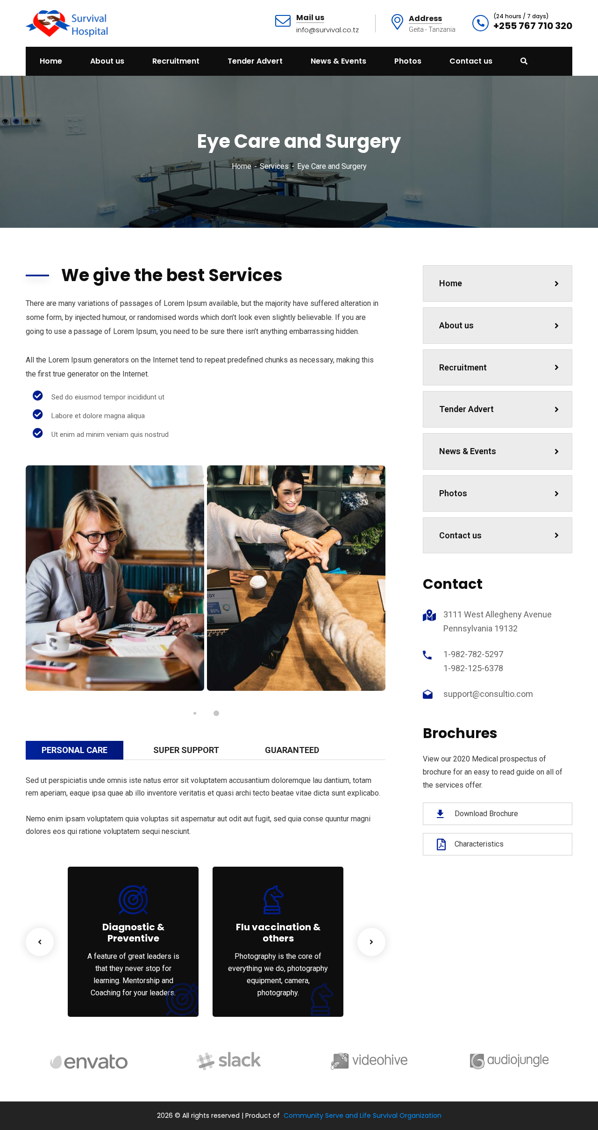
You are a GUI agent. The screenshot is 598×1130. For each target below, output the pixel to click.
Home (241, 166)
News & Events (467, 451)
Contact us (460, 535)
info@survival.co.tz (327, 30)
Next (371, 942)
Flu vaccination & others (278, 932)
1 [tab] (194, 713)
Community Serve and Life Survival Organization (362, 1115)
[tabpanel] (115, 578)
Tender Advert (466, 409)
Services (274, 166)
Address (425, 19)
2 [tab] (216, 713)
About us (456, 325)
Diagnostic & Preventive (133, 932)
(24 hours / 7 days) (521, 16)
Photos (453, 493)
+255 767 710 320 (532, 25)
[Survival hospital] (68, 22)
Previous (40, 942)
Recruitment (463, 367)
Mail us (310, 18)
